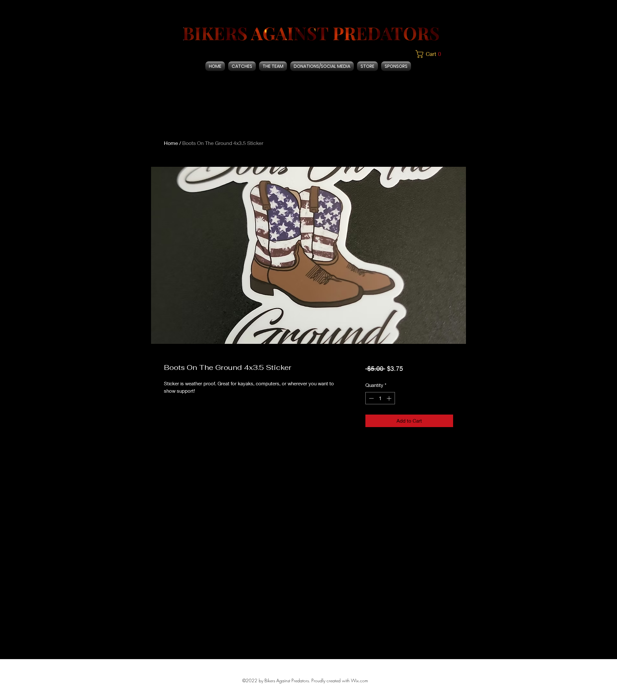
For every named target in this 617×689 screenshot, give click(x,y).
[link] (431, 54)
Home (171, 143)
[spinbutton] (380, 398)
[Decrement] (370, 398)
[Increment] (389, 398)
